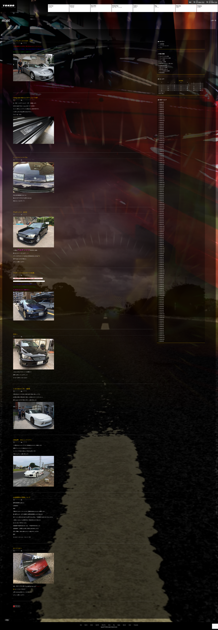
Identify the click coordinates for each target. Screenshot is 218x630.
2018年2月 (161, 288)
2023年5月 (161, 173)
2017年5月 (161, 304)
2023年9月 (161, 166)
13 (180, 86)
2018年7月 (161, 279)
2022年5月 (161, 195)
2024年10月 (161, 142)
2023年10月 (161, 164)
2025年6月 (161, 127)
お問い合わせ (190, 2)
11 (168, 86)
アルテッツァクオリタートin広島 (23, 273)
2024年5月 (161, 151)
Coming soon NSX (163, 65)
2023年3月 (161, 177)
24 (161, 90)
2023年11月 (161, 162)
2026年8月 (161, 102)
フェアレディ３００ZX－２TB (23, 41)
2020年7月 (161, 235)
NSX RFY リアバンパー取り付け (166, 63)
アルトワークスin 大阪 (164, 56)
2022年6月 (161, 193)
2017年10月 (161, 295)
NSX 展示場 (161, 72)
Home (81, 625)
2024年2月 (161, 157)
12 (174, 86)
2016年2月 (161, 332)
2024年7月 (161, 147)
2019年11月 (161, 250)
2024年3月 (161, 155)
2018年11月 (161, 271)
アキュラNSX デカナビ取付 (165, 58)
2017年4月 (161, 306)
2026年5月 (161, 107)
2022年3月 (161, 198)
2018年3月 (161, 286)
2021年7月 (161, 213)
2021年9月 (161, 209)
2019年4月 (161, 262)
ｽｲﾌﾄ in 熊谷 (162, 59)
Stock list (85, 625)
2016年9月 (161, 319)
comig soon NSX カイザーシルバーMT (25, 98)
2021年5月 (161, 217)
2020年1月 (161, 246)
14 (187, 86)
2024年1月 (161, 158)
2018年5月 (161, 282)
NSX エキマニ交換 (163, 67)
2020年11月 (161, 228)
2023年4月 (161, 175)
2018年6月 (161, 281)
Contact (130, 625)
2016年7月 (161, 322)
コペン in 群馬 (162, 61)
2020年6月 (161, 237)
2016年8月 (161, 321)
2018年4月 (161, 284)
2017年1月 (161, 312)
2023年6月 (161, 171)
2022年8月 (161, 189)
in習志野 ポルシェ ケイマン (22, 440)
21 (187, 88)
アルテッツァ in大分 (20, 212)
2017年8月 (161, 299)
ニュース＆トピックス (27, 99)
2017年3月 (161, 308)
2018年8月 (161, 277)
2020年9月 (161, 231)
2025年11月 (161, 118)
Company (118, 625)
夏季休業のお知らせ (163, 69)
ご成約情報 (25, 214)
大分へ (15, 334)
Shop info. (124, 625)
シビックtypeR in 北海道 (164, 70)
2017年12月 (161, 292)
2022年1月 (161, 202)
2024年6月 (161, 149)
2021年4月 (161, 219)
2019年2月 (161, 266)
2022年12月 (161, 182)
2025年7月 (161, 126)
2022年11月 (161, 184)
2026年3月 (161, 111)
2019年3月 (161, 264)
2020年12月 (161, 226)
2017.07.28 (17, 159)
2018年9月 (161, 275)
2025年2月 (161, 135)
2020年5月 (161, 239)
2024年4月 (161, 153)
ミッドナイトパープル (20, 157)
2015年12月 (161, 335)
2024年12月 (161, 138)
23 (200, 88)
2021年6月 (161, 215)
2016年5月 (161, 326)
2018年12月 (161, 270)
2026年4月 (161, 109)
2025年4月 (161, 131)
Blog (114, 625)
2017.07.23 (17, 499)
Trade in (109, 625)
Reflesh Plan (103, 625)
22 (193, 88)
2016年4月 (161, 328)
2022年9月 (161, 188)
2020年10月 (161, 230)
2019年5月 (161, 261)
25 (168, 90)
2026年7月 (161, 104)
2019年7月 (161, 257)
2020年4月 (161, 240)
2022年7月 (161, 191)
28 (187, 90)
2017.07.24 (17, 390)
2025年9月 (161, 122)
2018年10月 (161, 273)
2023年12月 (161, 160)
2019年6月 (161, 259)
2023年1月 (161, 180)
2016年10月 (161, 317)
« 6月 (159, 93)
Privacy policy (136, 625)
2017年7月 (161, 301)
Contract (91, 625)
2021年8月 (161, 211)
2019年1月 (161, 268)
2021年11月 (161, 206)
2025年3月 (161, 133)
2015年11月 (161, 337)
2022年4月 (161, 197)
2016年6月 (161, 324)
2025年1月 (161, 136)
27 (180, 90)
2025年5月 (161, 129)
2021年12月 (161, 204)
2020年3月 (161, 242)
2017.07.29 (17, 99)
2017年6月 (161, 302)
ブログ (33, 99)
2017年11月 (161, 293)
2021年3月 (161, 220)
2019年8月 (161, 255)
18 (168, 88)
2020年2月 (161, 244)
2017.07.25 (17, 336)
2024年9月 (161, 144)
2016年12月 (161, 313)
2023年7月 (161, 169)
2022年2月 (161, 200)
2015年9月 (161, 341)
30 (200, 90)
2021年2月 (161, 222)
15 (193, 86)
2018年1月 (161, 290)
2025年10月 (161, 120)
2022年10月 (161, 186)
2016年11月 (161, 315)
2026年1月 (161, 115)
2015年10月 (161, 339)
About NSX (97, 625)
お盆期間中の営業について (21, 497)
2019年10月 (161, 251)
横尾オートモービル (8, 6)
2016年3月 (161, 330)
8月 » (163, 93)
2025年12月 (161, 116)
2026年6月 (161, 105)
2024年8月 (161, 146)
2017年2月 (161, 310)
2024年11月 (161, 140)
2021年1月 (161, 224)
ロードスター (17, 548)
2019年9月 (161, 253)
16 (200, 86)
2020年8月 (161, 233)
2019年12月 (161, 248)
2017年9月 (161, 297)
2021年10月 (161, 208)
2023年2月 (161, 178)
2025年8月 (161, 124)
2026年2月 (161, 113)
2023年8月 (161, 167)
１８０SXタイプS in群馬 (21, 389)
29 (193, 90)
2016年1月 (161, 333)
